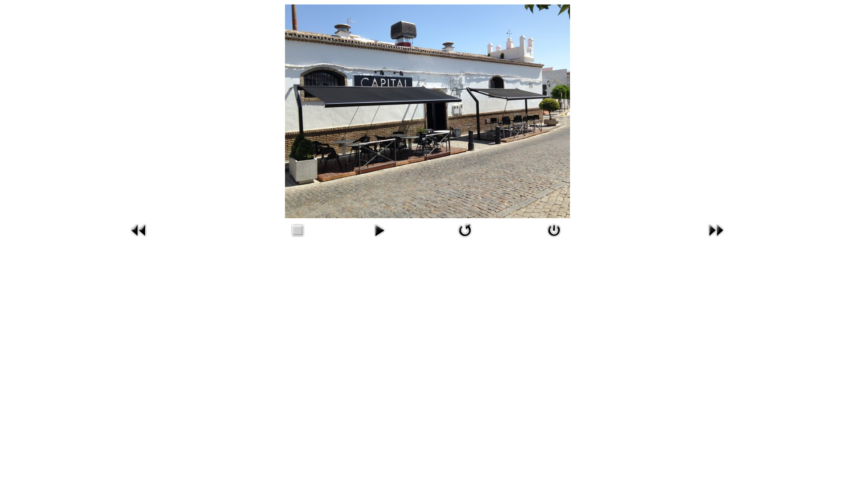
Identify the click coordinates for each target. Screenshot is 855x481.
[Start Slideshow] (379, 230)
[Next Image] (716, 230)
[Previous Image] (138, 230)
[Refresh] (465, 230)
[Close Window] (553, 230)
